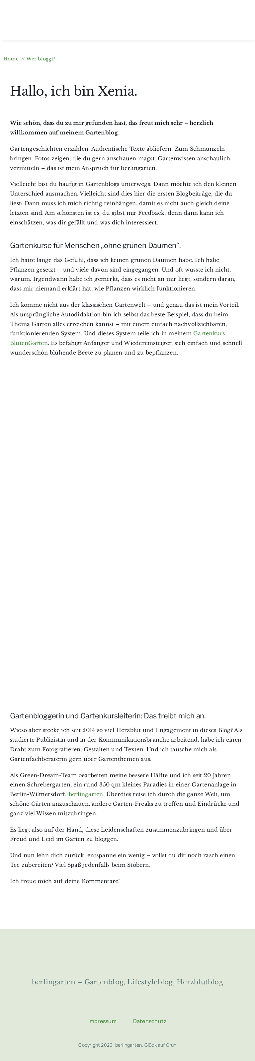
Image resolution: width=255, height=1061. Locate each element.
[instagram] (119, 1006)
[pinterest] (135, 1006)
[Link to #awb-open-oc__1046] (242, 20)
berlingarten (86, 794)
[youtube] (152, 1006)
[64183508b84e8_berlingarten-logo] (127, 948)
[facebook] (102, 1006)
